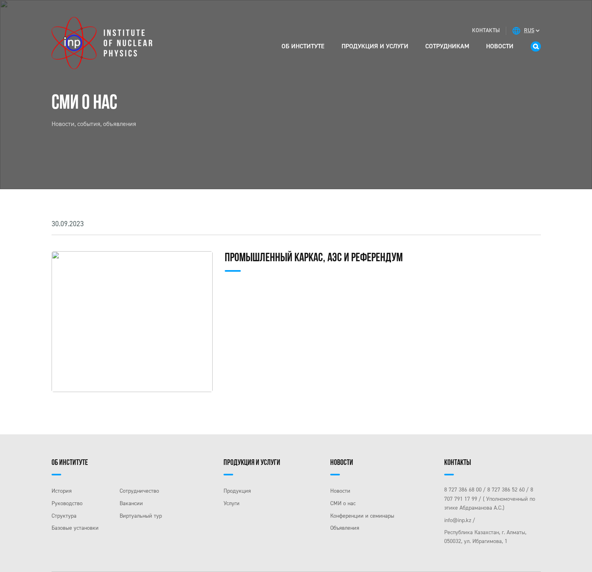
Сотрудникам (447, 46)
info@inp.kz (457, 520)
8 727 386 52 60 (506, 490)
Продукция (237, 491)
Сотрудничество (139, 491)
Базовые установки (75, 528)
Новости (499, 46)
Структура (64, 516)
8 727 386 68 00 (463, 490)
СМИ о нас (343, 503)
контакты (486, 30)
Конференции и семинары (362, 516)
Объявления (344, 528)
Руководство (67, 503)
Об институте (303, 46)
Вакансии (131, 503)
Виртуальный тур (141, 516)
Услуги (232, 503)
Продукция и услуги (375, 46)
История (62, 491)
